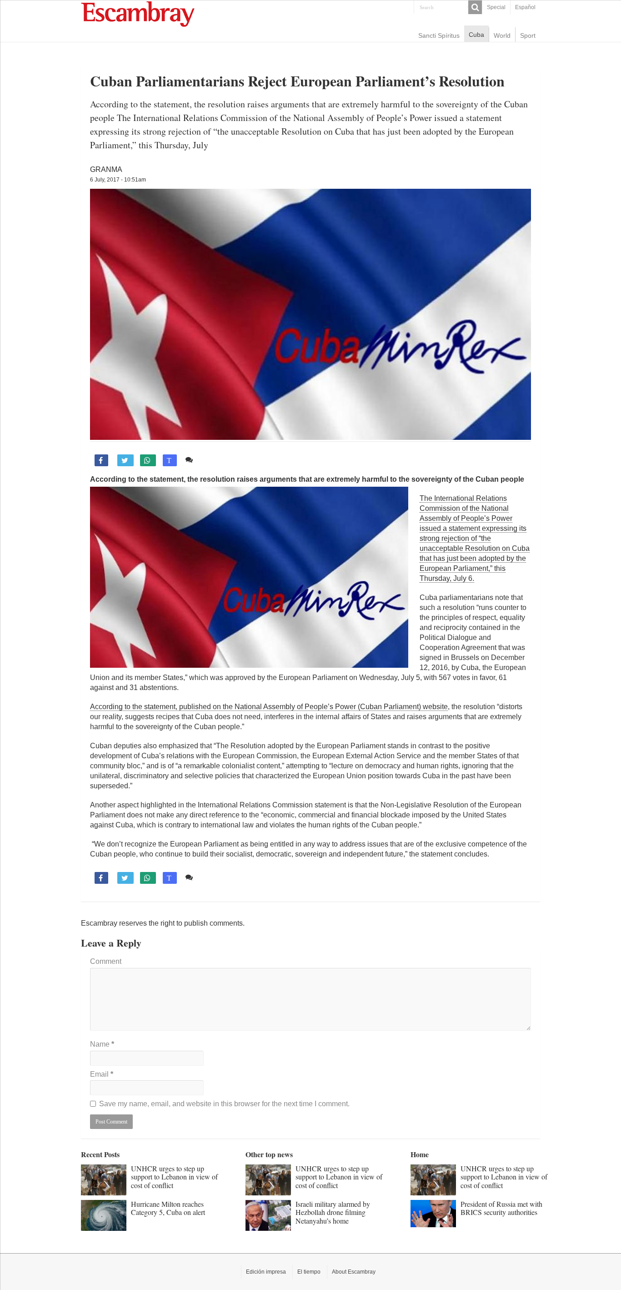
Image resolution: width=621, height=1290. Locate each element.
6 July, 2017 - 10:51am (118, 179)
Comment (105, 961)
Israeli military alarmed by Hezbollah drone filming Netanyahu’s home (332, 1212)
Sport (528, 35)
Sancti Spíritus (439, 35)
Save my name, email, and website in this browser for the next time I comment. (224, 1104)
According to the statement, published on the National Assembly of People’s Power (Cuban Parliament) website (269, 707)
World (502, 35)
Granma (106, 169)
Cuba (476, 34)
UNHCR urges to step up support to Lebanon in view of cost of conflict (174, 1177)
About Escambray (354, 1272)
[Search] (475, 7)
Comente (211, 460)
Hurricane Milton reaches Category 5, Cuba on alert (168, 1208)
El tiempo (309, 1272)
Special (496, 7)
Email (101, 1074)
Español (525, 7)
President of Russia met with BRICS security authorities (501, 1208)
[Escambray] (138, 13)
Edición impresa (266, 1272)
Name (102, 1044)
